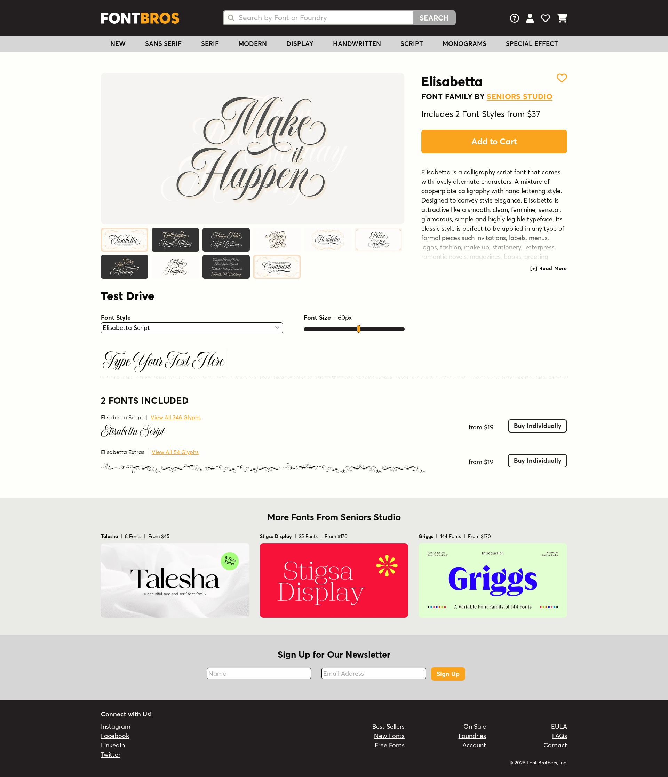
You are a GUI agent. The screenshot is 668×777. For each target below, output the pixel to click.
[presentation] (548, 268)
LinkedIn (113, 745)
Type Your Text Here (163, 362)
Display (299, 44)
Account (474, 745)
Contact (555, 745)
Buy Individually (538, 426)
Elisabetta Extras (122, 452)
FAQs (559, 736)
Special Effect (532, 44)
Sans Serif (163, 44)
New (118, 44)
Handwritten (357, 44)
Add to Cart (494, 141)
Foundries (472, 736)
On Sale (474, 726)
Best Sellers (388, 726)
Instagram (115, 726)
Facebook (115, 736)
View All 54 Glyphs (175, 452)
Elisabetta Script (122, 417)
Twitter (110, 755)
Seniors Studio (519, 96)
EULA (559, 726)
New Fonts (389, 736)
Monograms (464, 44)
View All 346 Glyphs (176, 417)
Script (411, 44)
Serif (210, 44)
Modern (252, 44)
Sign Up (448, 674)
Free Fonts (390, 745)
